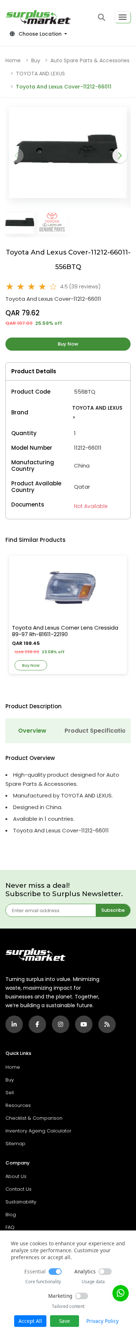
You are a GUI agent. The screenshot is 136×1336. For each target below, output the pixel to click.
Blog (10, 1214)
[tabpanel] (68, 795)
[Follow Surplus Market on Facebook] (37, 1024)
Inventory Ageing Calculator (38, 1130)
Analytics (85, 1271)
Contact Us (18, 1189)
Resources (18, 1105)
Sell (9, 1092)
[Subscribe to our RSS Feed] (107, 1024)
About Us (15, 1176)
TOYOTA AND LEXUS (40, 73)
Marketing (60, 1295)
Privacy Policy (102, 1320)
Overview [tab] (32, 730)
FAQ (10, 1227)
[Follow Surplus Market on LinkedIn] (14, 1024)
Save (64, 1320)
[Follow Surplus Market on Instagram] (60, 1024)
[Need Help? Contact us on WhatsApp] (120, 1293)
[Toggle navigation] (123, 17)
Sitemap (15, 1143)
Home (13, 60)
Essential (35, 1271)
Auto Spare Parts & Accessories (89, 60)
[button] (101, 17)
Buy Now (68, 343)
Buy (35, 60)
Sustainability (20, 1201)
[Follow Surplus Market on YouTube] (83, 1024)
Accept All (30, 1320)
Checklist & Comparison (33, 1118)
